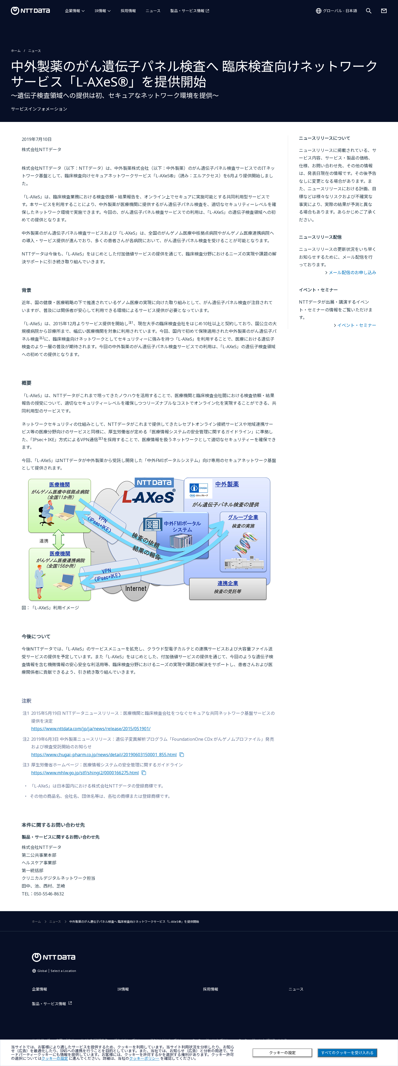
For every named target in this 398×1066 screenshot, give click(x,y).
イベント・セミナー (356, 325)
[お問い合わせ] (384, 11)
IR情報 (100, 10)
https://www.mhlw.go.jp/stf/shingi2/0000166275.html (85, 773)
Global (56, 971)
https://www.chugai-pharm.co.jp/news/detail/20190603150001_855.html (104, 755)
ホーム (16, 50)
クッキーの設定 (282, 1053)
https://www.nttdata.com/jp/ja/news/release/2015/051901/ (91, 729)
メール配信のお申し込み (352, 272)
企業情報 (72, 10)
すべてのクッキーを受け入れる (347, 1053)
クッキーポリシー (144, 1058)
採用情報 (128, 10)
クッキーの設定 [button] (54, 1058)
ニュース (153, 10)
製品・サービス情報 (187, 10)
